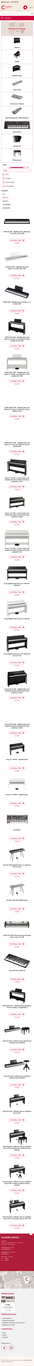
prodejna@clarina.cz (6, 1249)
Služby (4, 1335)
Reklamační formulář (8, 1325)
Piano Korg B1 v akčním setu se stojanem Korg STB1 (17, 1112)
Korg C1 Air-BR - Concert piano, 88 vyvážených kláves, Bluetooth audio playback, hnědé (17, 515)
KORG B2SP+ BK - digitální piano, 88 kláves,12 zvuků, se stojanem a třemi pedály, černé (17, 409)
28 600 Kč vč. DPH (15, 698)
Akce (7, 174)
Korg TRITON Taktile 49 (17, 970)
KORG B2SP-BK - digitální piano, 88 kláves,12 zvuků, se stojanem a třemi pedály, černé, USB (17, 339)
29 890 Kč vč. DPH (15, 733)
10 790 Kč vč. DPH (15, 838)
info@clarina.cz (5, 1253)
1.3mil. (27, 167)
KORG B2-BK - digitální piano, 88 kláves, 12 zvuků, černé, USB (17, 232)
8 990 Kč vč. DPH (15, 311)
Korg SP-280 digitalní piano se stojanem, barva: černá (17, 866)
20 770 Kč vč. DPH (15, 592)
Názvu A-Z (6, 197)
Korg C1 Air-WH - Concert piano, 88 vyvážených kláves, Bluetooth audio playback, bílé (17, 550)
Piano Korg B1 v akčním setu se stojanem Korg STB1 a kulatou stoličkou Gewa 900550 (17, 1183)
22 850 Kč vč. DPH (15, 1014)
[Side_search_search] (32, 14)
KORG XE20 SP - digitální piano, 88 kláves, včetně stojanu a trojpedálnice (17, 1006)
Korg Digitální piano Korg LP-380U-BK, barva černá (17, 655)
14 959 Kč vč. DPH (15, 1049)
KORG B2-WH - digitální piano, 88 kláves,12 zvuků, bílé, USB (17, 268)
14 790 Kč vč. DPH (15, 346)
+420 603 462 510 (5, 1252)
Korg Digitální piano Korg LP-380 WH (17, 619)
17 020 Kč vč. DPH (15, 1155)
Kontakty (5, 1337)
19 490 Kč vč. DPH (15, 768)
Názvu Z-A (5, 201)
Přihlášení (15, 2)
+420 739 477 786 (5, 1247)
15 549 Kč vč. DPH (15, 1120)
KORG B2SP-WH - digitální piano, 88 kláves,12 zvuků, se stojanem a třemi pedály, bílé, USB (17, 374)
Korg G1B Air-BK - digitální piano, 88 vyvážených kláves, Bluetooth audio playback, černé (17, 690)
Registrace (7, 2)
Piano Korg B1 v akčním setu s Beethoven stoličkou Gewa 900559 (17, 1042)
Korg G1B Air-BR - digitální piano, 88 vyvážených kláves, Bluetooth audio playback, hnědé (17, 726)
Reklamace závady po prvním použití (13, 1323)
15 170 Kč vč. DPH (15, 1085)
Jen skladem (10, 186)
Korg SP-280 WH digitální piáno (17, 900)
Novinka (8, 178)
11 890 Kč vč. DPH (15, 275)
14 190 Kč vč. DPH (15, 451)
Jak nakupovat (6, 1318)
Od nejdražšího (6, 207)
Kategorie (8, 18)
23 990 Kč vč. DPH (15, 487)
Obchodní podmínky (8, 1320)
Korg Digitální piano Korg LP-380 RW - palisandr (17, 584)
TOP (4, 194)
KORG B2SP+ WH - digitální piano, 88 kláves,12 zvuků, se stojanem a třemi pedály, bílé (17, 444)
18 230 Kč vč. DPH (15, 909)
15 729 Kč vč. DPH (15, 1225)
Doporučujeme (10, 182)
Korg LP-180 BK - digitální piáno (17, 759)
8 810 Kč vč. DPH (15, 979)
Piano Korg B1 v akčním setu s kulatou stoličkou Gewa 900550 (17, 1077)
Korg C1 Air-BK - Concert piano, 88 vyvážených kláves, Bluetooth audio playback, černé (17, 479)
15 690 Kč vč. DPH (15, 416)
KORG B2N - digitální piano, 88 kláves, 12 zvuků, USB (17, 303)
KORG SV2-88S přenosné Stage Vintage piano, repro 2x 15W (17, 936)
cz (31, 7)
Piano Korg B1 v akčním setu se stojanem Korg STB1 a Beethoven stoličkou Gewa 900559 (17, 1148)
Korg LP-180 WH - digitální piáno (17, 794)
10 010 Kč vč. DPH (15, 240)
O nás (4, 1333)
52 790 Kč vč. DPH (15, 944)
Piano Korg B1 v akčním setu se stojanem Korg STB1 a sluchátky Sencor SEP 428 (17, 1217)
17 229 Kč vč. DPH (15, 1190)
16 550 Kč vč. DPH (15, 874)
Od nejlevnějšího (7, 204)
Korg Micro (17, 830)
